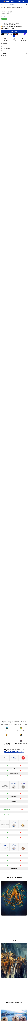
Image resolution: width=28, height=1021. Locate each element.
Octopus (14, 940)
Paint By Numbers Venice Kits (17, 7)
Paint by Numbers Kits (7, 7)
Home (2, 7)
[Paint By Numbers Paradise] (12, 4)
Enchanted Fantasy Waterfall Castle (14, 1002)
